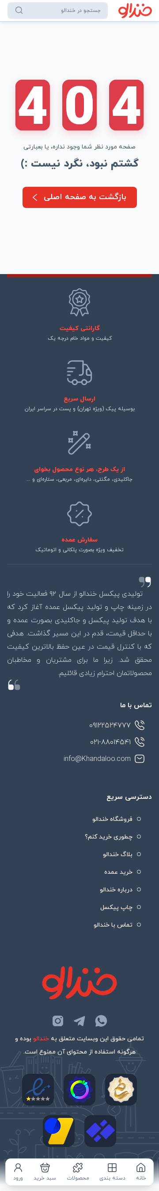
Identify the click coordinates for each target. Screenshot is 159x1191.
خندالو (41, 1039)
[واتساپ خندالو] (101, 1021)
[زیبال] (100, 1131)
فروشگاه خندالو (112, 819)
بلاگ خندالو (117, 854)
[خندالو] (135, 10)
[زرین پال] (59, 1131)
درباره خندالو (116, 890)
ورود (18, 1178)
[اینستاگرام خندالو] (58, 1021)
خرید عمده (118, 872)
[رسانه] (121, 1090)
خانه (141, 1178)
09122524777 (110, 726)
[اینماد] (38, 1090)
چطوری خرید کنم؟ (108, 837)
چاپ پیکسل (116, 907)
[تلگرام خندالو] (79, 1021)
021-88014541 (110, 742)
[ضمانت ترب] (79, 1090)
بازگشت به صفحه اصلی (85, 197)
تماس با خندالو (113, 925)
